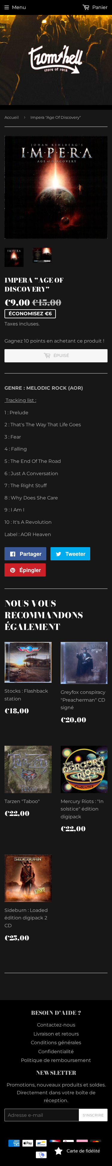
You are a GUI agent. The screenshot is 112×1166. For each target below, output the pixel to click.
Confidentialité (56, 1051)
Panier (99, 7)
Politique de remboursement (56, 1060)
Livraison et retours (56, 1034)
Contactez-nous (56, 1025)
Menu (19, 7)
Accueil (11, 117)
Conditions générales (56, 1042)
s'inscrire (93, 1115)
